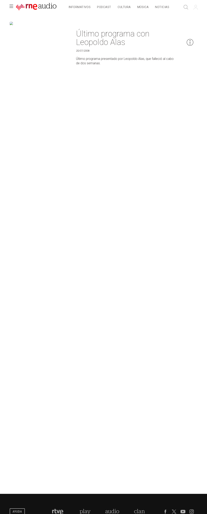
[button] (11, 7)
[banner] (36, 7)
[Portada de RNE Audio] (36, 7)
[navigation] (119, 7)
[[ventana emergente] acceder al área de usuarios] (196, 7)
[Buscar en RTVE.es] (186, 7)
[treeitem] (79, 7)
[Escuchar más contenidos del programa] (127, 24)
